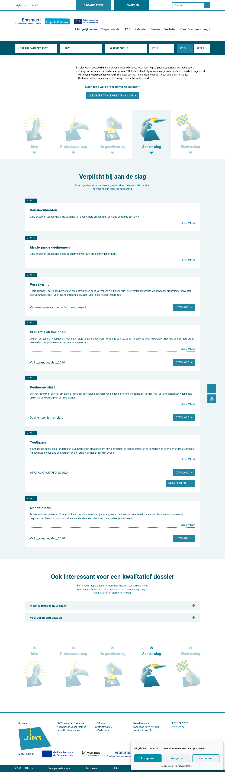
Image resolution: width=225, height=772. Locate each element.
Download (182, 307)
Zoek (183, 48)
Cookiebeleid (167, 766)
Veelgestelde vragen (60, 768)
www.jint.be (178, 727)
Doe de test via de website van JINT (111, 95)
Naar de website (178, 483)
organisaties (93, 5)
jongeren (132, 5)
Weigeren (177, 758)
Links (116, 768)
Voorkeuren (206, 758)
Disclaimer (92, 768)
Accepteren (148, 758)
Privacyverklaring (183, 766)
